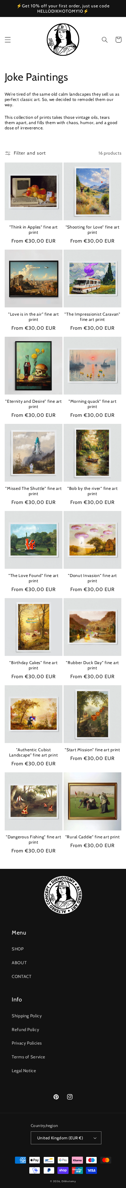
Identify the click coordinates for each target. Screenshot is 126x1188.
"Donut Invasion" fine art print (92, 578)
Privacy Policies (27, 1043)
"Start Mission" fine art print (92, 749)
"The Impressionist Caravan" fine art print (92, 317)
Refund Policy (25, 1029)
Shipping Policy (27, 1015)
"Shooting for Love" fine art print (93, 229)
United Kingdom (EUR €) (60, 1137)
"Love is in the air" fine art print (33, 317)
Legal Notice (24, 1070)
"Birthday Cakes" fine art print (33, 665)
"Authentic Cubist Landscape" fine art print (33, 752)
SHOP (18, 949)
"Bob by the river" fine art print (92, 491)
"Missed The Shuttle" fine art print (33, 491)
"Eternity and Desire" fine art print (33, 404)
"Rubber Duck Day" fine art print (92, 665)
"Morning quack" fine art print (92, 404)
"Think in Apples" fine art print (33, 229)
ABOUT (19, 962)
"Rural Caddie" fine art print (92, 837)
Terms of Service (28, 1057)
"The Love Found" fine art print (33, 578)
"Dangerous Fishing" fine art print (33, 839)
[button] (7, 39)
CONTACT (21, 976)
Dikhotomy (69, 1181)
